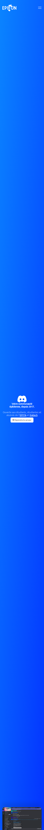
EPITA (23, 415)
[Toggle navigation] (40, 8)
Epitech (34, 415)
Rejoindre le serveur (23, 420)
